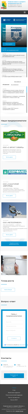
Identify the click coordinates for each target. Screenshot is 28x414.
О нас (14, 390)
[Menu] (25, 12)
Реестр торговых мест (14, 397)
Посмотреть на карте (14, 376)
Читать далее (9, 44)
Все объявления (14, 84)
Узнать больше (8, 289)
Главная (14, 387)
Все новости (17, 81)
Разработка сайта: (14, 411)
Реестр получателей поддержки (14, 395)
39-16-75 (5, 364)
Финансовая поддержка (14, 392)
